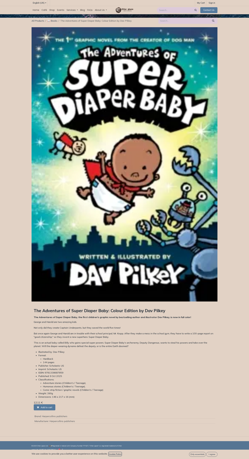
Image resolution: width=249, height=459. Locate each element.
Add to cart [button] (46, 407)
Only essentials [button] (197, 454)
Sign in (212, 2)
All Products (38, 20)
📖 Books (52, 20)
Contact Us (208, 10)
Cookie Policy (115, 454)
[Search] (195, 10)
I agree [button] (212, 454)
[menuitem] (36, 10)
